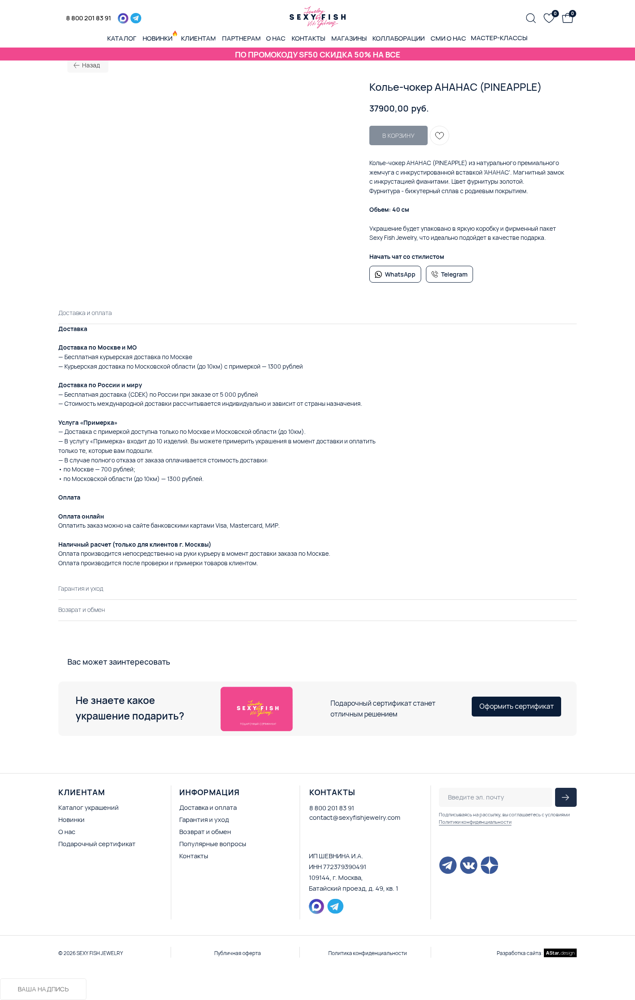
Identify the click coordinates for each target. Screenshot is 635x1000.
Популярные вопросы (212, 843)
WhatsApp (400, 274)
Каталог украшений (88, 807)
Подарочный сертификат (97, 843)
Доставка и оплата (208, 807)
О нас (66, 831)
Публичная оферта (237, 953)
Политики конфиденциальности (475, 821)
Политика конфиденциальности (367, 953)
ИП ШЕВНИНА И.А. (336, 855)
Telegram (454, 274)
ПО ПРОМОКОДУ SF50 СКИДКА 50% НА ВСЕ (317, 54)
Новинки (71, 819)
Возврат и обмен (205, 831)
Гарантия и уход (204, 819)
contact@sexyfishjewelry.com (354, 817)
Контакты (193, 855)
